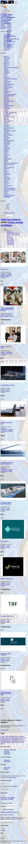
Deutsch (9, 31)
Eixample (6, 77)
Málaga (6, 63)
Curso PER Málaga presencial (7, 385)
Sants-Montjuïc (8, 113)
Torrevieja (7, 179)
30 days (7, 209)
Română (9, 45)
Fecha (8, 236)
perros (22, 736)
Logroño (6, 132)
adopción (15, 736)
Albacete (6, 119)
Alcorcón (6, 122)
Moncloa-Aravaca (9, 167)
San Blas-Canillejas (9, 127)
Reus (5, 175)
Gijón (5, 76)
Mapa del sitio (7, 761)
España (3, 830)
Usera (6, 146)
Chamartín (7, 149)
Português (9, 30)
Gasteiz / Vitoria (8, 87)
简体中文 (9, 40)
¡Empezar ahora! (5, 730)
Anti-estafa (6, 751)
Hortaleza (6, 126)
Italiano (9, 33)
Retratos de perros (5, 269)
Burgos (6, 118)
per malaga (3, 739)
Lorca (6, 192)
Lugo (5, 184)
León (5, 153)
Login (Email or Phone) (6, 803)
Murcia (6, 64)
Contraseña (3, 806)
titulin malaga (10, 742)
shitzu (11, 736)
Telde (5, 181)
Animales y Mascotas (6, 315)
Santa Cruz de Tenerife (10, 94)
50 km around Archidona (12, 223)
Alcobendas (7, 174)
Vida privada (7, 754)
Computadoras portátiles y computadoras (7, 430)
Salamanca (7, 129)
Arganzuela (7, 137)
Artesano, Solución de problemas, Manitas (6, 275)
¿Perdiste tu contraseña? (7, 812)
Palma (6, 66)
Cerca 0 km (10, 237)
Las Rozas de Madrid (9, 188)
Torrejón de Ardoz (9, 164)
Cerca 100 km (10, 238)
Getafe (6, 123)
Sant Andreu (7, 142)
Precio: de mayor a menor (13, 234)
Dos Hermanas (8, 158)
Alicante (6, 70)
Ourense (6, 172)
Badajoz (6, 139)
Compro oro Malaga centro (7, 578)
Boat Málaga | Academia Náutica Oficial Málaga (6, 503)
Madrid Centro (8, 135)
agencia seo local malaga (20, 738)
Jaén (5, 165)
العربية (9, 28)
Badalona (6, 97)
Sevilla (6, 60)
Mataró (6, 160)
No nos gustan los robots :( (7, 814)
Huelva (6, 136)
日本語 (9, 41)
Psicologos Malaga (5, 541)
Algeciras (6, 168)
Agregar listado (7, 23)
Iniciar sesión (10, 17)
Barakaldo (7, 182)
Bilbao (6, 68)
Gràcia (6, 161)
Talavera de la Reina (9, 195)
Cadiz (6, 156)
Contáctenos (7, 760)
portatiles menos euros (6, 740)
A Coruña (6, 83)
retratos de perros (5, 736)
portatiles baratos (19, 739)
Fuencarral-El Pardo (9, 95)
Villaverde (7, 154)
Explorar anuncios (8, 14)
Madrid (6, 56)
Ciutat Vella (7, 178)
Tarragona (7, 147)
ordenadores (4, 742)
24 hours (8, 204)
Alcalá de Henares (9, 105)
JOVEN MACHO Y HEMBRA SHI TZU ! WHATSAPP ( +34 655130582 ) (7, 309)
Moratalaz (7, 177)
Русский (9, 35)
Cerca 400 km (10, 243)
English (9, 24)
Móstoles (6, 104)
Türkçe (9, 34)
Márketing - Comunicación (6, 353)
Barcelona (7, 57)
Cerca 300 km (10, 241)
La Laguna (7, 133)
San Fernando (8, 185)
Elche (5, 90)
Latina (6, 80)
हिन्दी (8, 37)
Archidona (7, 196)
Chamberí (6, 144)
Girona (6, 187)
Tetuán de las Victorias (10, 130)
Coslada (6, 194)
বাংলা (8, 38)
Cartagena (7, 99)
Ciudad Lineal (8, 91)
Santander (7, 115)
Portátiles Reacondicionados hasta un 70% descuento (7, 463)
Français (9, 26)
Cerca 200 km (10, 240)
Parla (5, 170)
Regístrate (9, 19)
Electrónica (3, 428)
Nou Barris (7, 125)
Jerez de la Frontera (9, 101)
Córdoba (6, 71)
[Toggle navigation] (16, 2)
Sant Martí (7, 85)
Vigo (5, 74)
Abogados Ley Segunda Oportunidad (6, 654)
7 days (7, 207)
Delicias (6, 171)
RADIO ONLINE (6, 11)
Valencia (6, 59)
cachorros (3, 738)
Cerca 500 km (10, 244)
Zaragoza (6, 61)
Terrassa (6, 98)
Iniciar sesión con (8, 797)
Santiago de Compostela (10, 189)
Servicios (3, 273)
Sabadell (6, 102)
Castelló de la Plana (9, 116)
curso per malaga (10, 739)
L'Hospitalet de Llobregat (10, 78)
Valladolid (7, 73)
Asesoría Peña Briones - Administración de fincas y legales (6, 693)
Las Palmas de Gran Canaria (11, 67)
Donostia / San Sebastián (10, 112)
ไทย (8, 43)
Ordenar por (10, 231)
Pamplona (7, 106)
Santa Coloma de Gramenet (11, 163)
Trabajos (3, 352)
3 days (7, 205)
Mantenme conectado (7, 809)
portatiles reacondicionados (18, 740)
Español (9, 27)
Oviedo (6, 92)
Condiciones (7, 752)
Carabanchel (7, 81)
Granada (6, 88)
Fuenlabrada (7, 108)
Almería (6, 109)
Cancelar (11, 822)
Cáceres (6, 191)
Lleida (6, 150)
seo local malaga (10, 738)
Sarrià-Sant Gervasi (9, 140)
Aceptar (9, 842)
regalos (19, 736)
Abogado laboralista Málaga (7, 616)
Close (2, 839)
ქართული (10, 46)
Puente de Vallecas (9, 84)
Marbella (6, 151)
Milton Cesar (12, 777)
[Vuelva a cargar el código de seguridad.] (1, 816)
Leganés (6, 111)
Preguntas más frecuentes (10, 749)
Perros (2, 316)
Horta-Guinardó (8, 120)
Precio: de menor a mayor (13, 233)
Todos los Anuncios (9, 212)
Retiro (6, 157)
